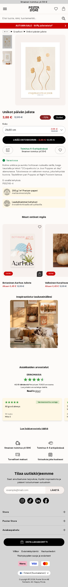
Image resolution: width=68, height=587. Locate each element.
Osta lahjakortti (36, 542)
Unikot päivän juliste (36, 31)
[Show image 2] (7, 57)
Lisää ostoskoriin (34, 140)
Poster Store (41, 579)
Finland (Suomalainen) (35, 573)
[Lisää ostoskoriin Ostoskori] (40, 274)
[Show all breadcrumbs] (6, 31)
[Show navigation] (5, 8)
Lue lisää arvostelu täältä (34, 428)
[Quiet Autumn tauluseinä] (34, 324)
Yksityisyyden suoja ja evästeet (34, 555)
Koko (5, 123)
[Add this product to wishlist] (60, 150)
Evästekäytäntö (30, 551)
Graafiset (17, 31)
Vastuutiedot (48, 551)
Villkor (16, 551)
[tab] (56, 9)
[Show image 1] (7, 42)
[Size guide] (8, 150)
